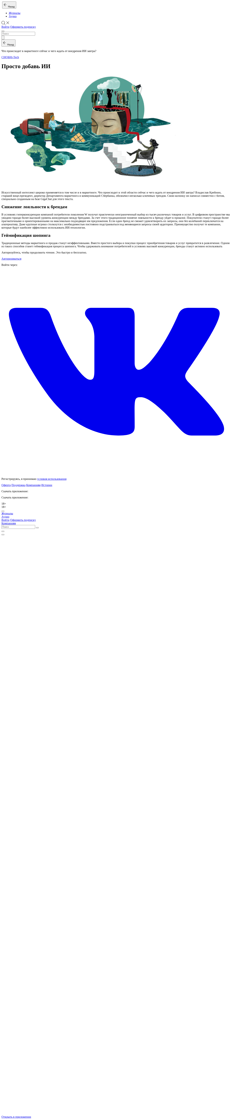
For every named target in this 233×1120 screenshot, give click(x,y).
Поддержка (18, 485)
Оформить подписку (23, 26)
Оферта (6, 485)
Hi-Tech (14, 57)
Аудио (13, 16)
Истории (46, 485)
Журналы (14, 13)
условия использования (51, 478)
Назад (11, 6)
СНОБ (5, 57)
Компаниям (33, 485)
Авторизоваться (11, 258)
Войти (5, 26)
